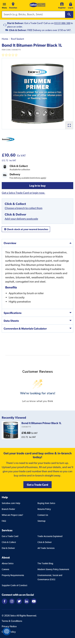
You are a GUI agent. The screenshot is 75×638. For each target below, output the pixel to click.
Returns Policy (44, 509)
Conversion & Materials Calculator (25, 328)
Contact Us (43, 515)
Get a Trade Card (10, 536)
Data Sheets (11, 320)
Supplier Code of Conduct (14, 585)
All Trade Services (46, 548)
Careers (5, 569)
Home (5, 38)
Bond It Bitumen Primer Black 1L (41, 423)
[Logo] (37, 5)
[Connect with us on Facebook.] (4, 601)
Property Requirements (13, 575)
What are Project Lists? (12, 515)
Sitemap (42, 521)
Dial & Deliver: (15, 23)
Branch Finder (8, 509)
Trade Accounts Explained (50, 536)
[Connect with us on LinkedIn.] (26, 601)
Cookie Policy (9, 631)
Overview (10, 243)
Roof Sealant (17, 38)
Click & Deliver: (18, 30)
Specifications (12, 312)
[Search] (69, 14)
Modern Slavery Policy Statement (53, 569)
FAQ (4, 521)
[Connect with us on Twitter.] (19, 601)
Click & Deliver (45, 542)
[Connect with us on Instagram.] (12, 601)
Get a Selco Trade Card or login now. (23, 192)
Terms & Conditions (12, 621)
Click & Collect (9, 542)
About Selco (7, 563)
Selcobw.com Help (11, 503)
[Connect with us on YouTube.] (34, 601)
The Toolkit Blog (45, 563)
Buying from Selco (46, 503)
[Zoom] (69, 125)
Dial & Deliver (8, 548)
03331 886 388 (62, 23)
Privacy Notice (9, 626)
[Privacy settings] (7, 631)
